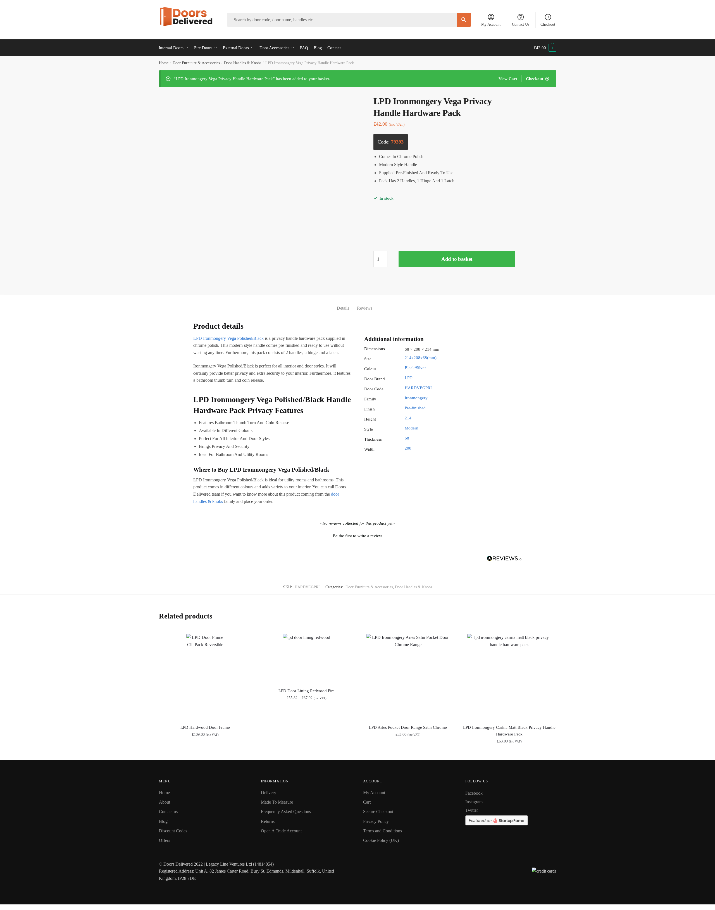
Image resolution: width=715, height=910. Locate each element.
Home (163, 63)
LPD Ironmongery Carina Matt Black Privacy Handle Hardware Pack (509, 730)
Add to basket (456, 259)
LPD (409, 378)
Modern (411, 428)
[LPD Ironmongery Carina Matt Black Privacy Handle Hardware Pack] (509, 676)
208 (408, 448)
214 (408, 418)
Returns (268, 821)
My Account (490, 24)
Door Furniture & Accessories (196, 63)
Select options (205, 753)
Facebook (474, 793)
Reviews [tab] (364, 308)
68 (407, 438)
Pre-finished (415, 408)
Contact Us (520, 24)
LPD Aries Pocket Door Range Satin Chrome (408, 727)
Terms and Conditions (382, 830)
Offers (164, 840)
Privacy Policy (376, 821)
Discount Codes (173, 830)
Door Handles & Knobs (242, 63)
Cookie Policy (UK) (381, 840)
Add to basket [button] (408, 753)
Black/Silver (415, 368)
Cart (367, 802)
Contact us (168, 811)
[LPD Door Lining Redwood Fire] (306, 657)
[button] (357, 535)
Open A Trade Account (281, 830)
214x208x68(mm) (421, 357)
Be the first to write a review (357, 536)
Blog (163, 821)
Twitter (471, 810)
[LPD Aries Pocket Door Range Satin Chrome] (407, 676)
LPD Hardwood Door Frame (205, 727)
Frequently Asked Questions (286, 811)
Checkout (547, 24)
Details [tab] (343, 308)
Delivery (268, 792)
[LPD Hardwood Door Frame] (205, 676)
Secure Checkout (378, 811)
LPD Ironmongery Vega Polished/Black (228, 338)
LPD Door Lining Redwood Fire (306, 691)
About (164, 802)
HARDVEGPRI (418, 388)
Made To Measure (277, 802)
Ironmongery (416, 398)
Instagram (474, 801)
